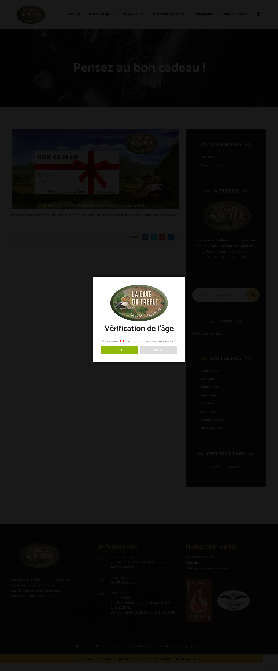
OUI (120, 350)
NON (158, 350)
